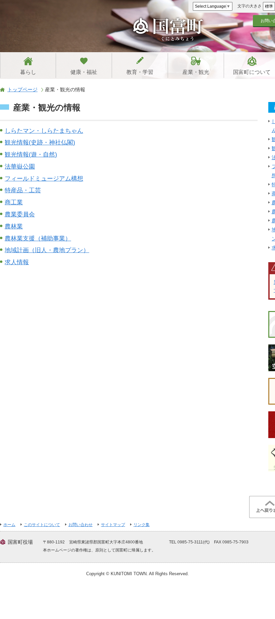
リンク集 (141, 524)
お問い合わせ (80, 524)
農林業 (14, 226)
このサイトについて (42, 524)
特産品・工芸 (23, 190)
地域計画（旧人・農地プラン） (47, 250)
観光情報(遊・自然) (31, 154)
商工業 (14, 202)
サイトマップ (113, 524)
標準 (269, 6)
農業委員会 (20, 214)
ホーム (9, 524)
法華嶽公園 (20, 166)
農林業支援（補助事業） (38, 238)
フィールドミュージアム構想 (44, 178)
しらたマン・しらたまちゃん (44, 130)
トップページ (22, 89)
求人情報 (17, 262)
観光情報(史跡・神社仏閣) (40, 142)
